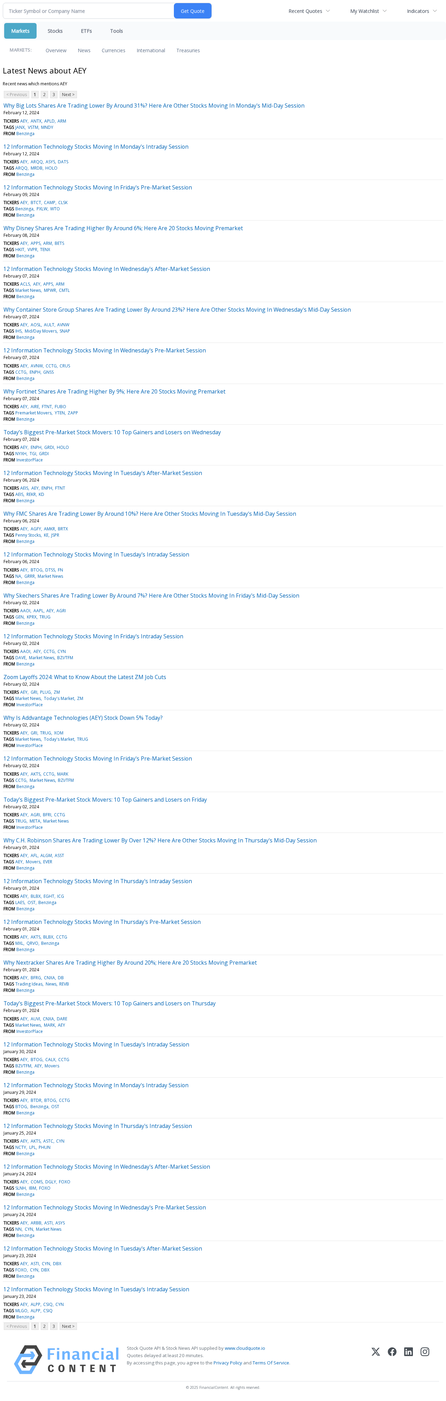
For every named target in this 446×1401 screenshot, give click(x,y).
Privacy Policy (228, 1363)
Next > (68, 95)
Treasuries (188, 50)
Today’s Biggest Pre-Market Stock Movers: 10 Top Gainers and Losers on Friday (105, 799)
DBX (57, 1264)
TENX (45, 249)
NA (18, 576)
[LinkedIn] (408, 1360)
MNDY (47, 127)
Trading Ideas (29, 984)
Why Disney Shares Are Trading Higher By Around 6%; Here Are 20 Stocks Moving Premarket (123, 228)
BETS (59, 243)
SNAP (65, 331)
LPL (32, 1147)
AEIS (24, 488)
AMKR (49, 529)
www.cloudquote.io (245, 1348)
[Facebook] (392, 1360)
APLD (49, 121)
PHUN (45, 1147)
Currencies (113, 50)
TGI (33, 454)
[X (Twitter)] (376, 1360)
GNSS (48, 372)
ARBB (36, 1223)
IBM (32, 1188)
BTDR (36, 1100)
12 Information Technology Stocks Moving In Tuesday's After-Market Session (102, 473)
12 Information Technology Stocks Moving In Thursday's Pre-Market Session (102, 922)
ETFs (86, 31)
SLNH (20, 1188)
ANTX (36, 121)
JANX (20, 127)
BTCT (36, 202)
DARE (62, 1019)
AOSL (36, 325)
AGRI (61, 611)
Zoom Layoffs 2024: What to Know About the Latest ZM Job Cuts (84, 677)
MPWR (50, 290)
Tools (116, 31)
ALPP (35, 1304)
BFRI (47, 815)
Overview (56, 50)
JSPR (55, 535)
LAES (19, 902)
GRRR (29, 576)
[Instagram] (425, 1360)
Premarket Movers (33, 413)
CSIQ (48, 1304)
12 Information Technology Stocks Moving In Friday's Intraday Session (93, 636)
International (151, 50)
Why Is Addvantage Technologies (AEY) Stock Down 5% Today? (83, 718)
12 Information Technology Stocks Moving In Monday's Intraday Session (96, 146)
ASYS (50, 162)
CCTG (51, 366)
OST (32, 902)
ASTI (48, 1223)
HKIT (19, 249)
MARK (62, 774)
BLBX (36, 896)
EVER (47, 862)
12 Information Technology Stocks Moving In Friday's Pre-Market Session (97, 187)
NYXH (20, 454)
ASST (59, 855)
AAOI (25, 611)
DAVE (20, 658)
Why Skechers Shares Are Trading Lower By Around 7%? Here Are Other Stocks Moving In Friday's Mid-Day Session (151, 595)
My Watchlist (364, 11)
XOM (58, 733)
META (35, 821)
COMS (37, 1182)
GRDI (49, 447)
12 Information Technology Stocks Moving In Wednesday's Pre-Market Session (104, 350)
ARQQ (37, 162)
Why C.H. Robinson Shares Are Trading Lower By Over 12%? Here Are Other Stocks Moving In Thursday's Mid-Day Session (160, 840)
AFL (34, 855)
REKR (31, 494)
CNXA (49, 978)
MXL (19, 943)
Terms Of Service (271, 1363)
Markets (20, 31)
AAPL (38, 611)
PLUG (45, 692)
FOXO (64, 1182)
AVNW (63, 325)
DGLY (50, 1182)
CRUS (65, 366)
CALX (50, 1060)
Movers (33, 862)
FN (60, 570)
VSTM (33, 127)
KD (41, 494)
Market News (28, 290)
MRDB (37, 168)
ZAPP (73, 413)
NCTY (20, 1147)
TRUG (45, 617)
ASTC (48, 1141)
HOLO (51, 168)
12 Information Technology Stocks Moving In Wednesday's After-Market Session (106, 269)
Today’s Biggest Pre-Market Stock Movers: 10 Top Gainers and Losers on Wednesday (112, 432)
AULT (49, 325)
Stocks (55, 31)
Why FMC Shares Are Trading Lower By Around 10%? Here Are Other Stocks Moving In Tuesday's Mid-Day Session (149, 513)
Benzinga (25, 134)
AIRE (35, 407)
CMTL (64, 290)
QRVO (32, 943)
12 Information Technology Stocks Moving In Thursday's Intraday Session (97, 881)
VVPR (32, 249)
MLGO (21, 1311)
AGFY (36, 529)
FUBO (60, 407)
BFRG (36, 978)
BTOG (37, 570)
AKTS (35, 774)
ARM (61, 121)
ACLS (25, 284)
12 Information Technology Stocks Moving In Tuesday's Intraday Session (96, 554)
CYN (61, 651)
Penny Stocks (28, 535)
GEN (19, 617)
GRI (34, 692)
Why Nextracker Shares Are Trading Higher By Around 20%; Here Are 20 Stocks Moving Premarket (130, 962)
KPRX (32, 617)
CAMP (49, 202)
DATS (63, 162)
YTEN (60, 413)
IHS (18, 331)
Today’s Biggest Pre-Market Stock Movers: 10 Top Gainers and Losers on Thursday (109, 1003)
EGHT (49, 896)
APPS (35, 243)
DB (61, 978)
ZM (57, 692)
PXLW (42, 209)
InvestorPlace (29, 460)
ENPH (35, 372)
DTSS (50, 570)
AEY (24, 121)
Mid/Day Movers (41, 331)
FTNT (47, 407)
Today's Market (59, 698)
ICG (60, 896)
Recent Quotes (305, 11)
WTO (55, 209)
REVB (64, 984)
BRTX (63, 529)
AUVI (35, 1019)
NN (18, 1229)
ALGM (46, 855)
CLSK (63, 202)
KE (46, 535)
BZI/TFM (65, 658)
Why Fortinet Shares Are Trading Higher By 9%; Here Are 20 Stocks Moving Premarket (114, 391)
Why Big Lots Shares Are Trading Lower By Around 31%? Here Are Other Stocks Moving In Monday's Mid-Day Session (154, 105)
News (84, 50)
